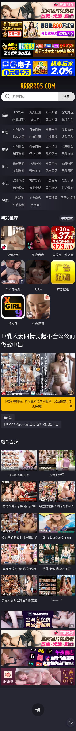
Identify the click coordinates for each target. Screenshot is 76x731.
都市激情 (19, 180)
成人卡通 (51, 146)
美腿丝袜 (19, 171)
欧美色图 (51, 163)
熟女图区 (51, 171)
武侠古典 (68, 180)
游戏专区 (68, 112)
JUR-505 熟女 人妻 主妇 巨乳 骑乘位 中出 (31, 424)
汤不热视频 (67, 197)
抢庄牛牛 (68, 120)
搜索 (66, 97)
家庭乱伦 (35, 180)
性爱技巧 (68, 188)
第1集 (8, 418)
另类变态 (68, 154)
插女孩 (18, 197)
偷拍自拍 (35, 146)
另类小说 (35, 188)
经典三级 (35, 154)
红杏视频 (19, 205)
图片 (5, 166)
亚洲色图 (35, 163)
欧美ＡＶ (51, 129)
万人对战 (51, 112)
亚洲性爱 (19, 146)
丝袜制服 (35, 137)
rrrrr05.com (37, 86)
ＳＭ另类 (68, 137)
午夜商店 (35, 197)
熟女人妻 (19, 137)
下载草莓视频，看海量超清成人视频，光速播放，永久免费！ (38, 403)
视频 (5, 132)
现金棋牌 (51, 120)
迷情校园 (19, 188)
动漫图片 (68, 163)
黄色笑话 (51, 188)
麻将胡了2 (19, 120)
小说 (5, 183)
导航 (5, 200)
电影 (5, 149)
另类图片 (68, 171)
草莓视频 (51, 197)
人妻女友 (51, 180)
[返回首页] (70, 722)
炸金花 (35, 120)
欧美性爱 (68, 146)
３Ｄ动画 (68, 129)
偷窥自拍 (19, 163)
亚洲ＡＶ (19, 129)
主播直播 (51, 137)
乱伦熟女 (51, 154)
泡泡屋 (35, 205)
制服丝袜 (19, 154)
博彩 (5, 115)
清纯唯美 (35, 171)
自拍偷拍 (35, 129)
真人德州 (35, 112)
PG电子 (19, 112)
